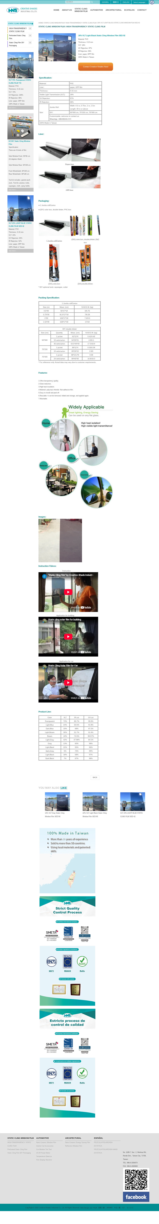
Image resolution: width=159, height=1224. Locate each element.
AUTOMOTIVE (96, 10)
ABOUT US (67, 10)
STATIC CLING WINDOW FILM (54, 23)
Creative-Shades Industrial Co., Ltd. (22, 10)
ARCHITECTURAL (114, 10)
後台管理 (130, 1208)
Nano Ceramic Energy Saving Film (77, 1142)
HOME (56, 10)
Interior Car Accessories (45, 1146)
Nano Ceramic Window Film (46, 1142)
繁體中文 (116, 2)
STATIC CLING (81, 10)
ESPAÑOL (105, 2)
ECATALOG (129, 10)
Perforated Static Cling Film (17, 37)
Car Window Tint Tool (44, 1149)
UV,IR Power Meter (43, 1153)
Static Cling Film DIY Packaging (16, 44)
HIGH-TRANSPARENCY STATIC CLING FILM (18, 29)
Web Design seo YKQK (88, 1208)
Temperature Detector (44, 1156)
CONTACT (141, 10)
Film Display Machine (44, 1160)
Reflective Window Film (73, 1146)
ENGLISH (126, 2)
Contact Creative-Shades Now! (95, 67)
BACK (95, 777)
